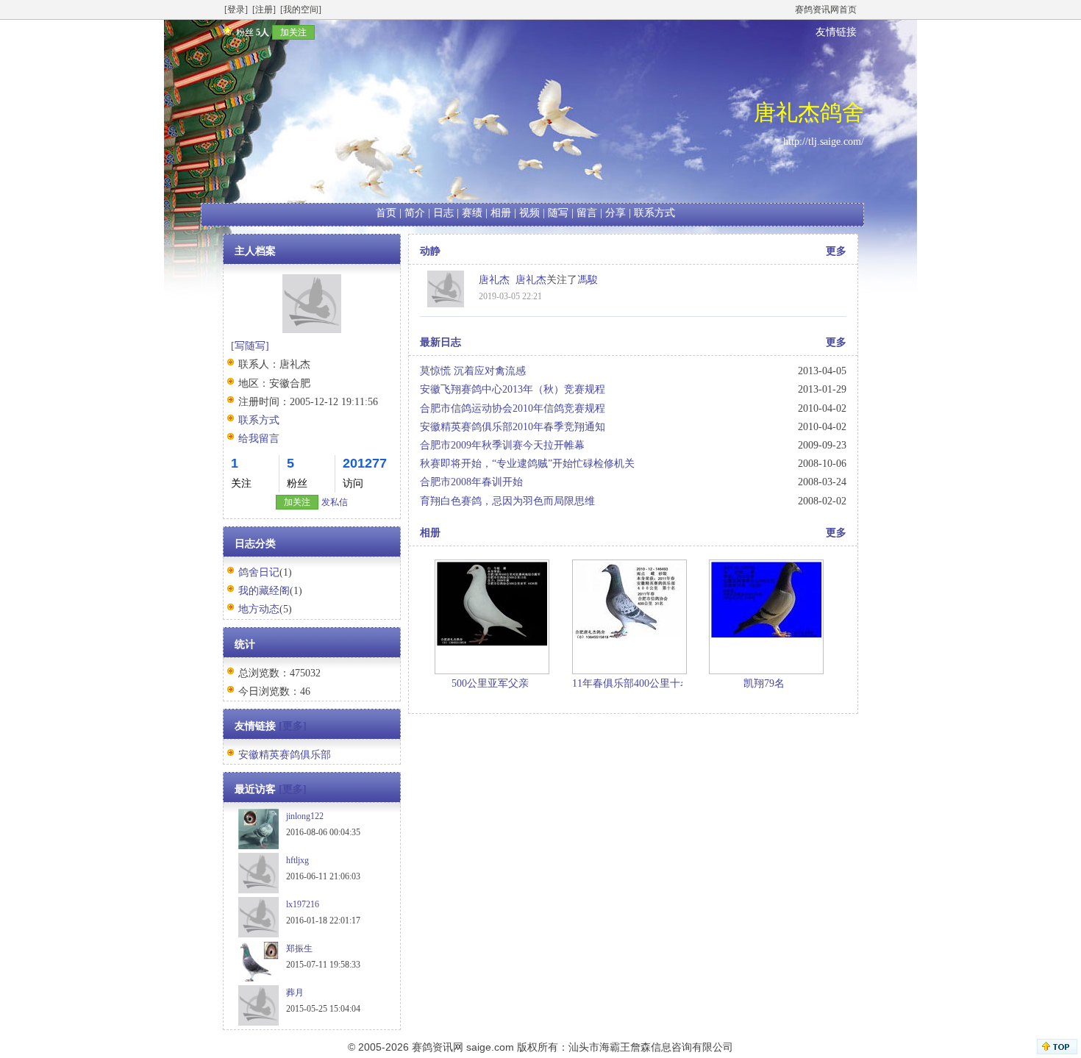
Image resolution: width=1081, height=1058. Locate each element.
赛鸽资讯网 (437, 1047)
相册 (500, 212)
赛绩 (472, 212)
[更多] (293, 726)
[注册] (264, 9)
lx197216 (302, 904)
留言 (587, 212)
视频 (529, 212)
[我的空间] (300, 9)
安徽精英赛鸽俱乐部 (284, 754)
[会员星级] (225, 31)
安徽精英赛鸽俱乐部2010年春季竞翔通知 (512, 426)
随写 (558, 212)
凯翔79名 (764, 683)
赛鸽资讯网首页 (826, 9)
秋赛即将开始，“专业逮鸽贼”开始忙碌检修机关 (527, 463)
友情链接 (836, 31)
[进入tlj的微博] (445, 304)
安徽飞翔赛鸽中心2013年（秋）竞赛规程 (512, 389)
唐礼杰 (530, 279)
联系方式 (654, 212)
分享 (615, 212)
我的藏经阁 (264, 590)
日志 (443, 212)
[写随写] (250, 345)
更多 (836, 251)
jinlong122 (305, 816)
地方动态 (258, 609)
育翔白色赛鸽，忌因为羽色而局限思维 (507, 501)
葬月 (295, 992)
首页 (386, 212)
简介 (414, 212)
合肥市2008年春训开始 (471, 481)
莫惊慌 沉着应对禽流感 (473, 370)
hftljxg (297, 860)
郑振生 (299, 948)
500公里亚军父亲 (490, 683)
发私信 (334, 502)
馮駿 (587, 279)
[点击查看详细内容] (492, 602)
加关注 (293, 32)
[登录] (236, 9)
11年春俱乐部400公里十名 (631, 683)
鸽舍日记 (258, 572)
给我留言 (258, 438)
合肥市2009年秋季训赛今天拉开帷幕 (502, 445)
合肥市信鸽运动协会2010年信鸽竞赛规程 (512, 408)
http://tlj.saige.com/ (823, 141)
